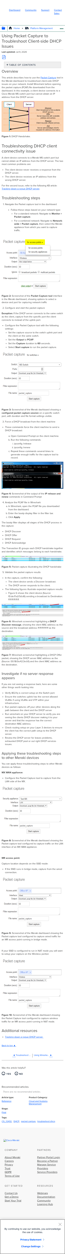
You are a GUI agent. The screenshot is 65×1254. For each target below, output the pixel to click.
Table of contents (22, 65)
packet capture (28, 1121)
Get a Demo (11, 1197)
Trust (7, 1168)
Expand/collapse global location (61, 27)
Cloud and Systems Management (38, 1102)
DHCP (16, 1121)
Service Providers (47, 1172)
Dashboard (14, 10)
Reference (6, 1101)
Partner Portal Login (48, 1157)
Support (45, 10)
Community (30, 10)
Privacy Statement (30, 1239)
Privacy (9, 1164)
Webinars (42, 1193)
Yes (8, 1074)
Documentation (46, 1197)
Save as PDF (4, 57)
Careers (9, 1161)
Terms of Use (12, 1176)
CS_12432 (7, 1121)
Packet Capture (48, 77)
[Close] (60, 1224)
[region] (32, 1236)
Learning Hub (45, 1204)
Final (4, 1112)
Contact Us (11, 1193)
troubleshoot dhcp (46, 1121)
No (21, 1074)
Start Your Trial (13, 1200)
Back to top (7, 1045)
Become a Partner (47, 1161)
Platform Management (41, 28)
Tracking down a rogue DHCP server (20, 188)
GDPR (8, 1172)
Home (16, 28)
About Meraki (12, 1157)
